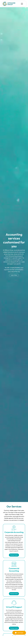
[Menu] (22, 4)
